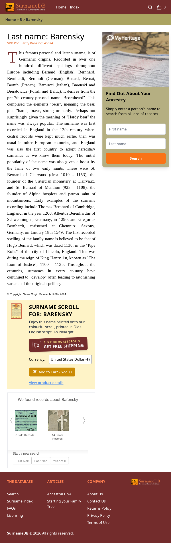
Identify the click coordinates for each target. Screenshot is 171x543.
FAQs (11, 508)
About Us (95, 494)
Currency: (37, 359)
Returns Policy (99, 508)
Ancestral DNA (59, 494)
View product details (46, 382)
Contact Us (96, 501)
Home (61, 7)
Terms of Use (98, 522)
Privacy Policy (98, 515)
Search (136, 158)
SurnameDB (17, 533)
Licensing (15, 515)
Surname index (20, 501)
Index (74, 7)
